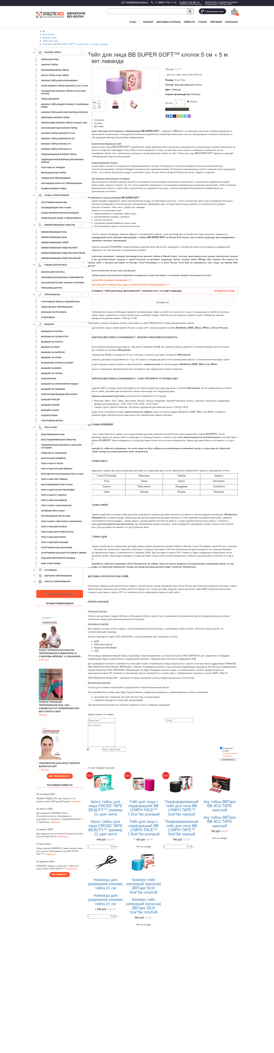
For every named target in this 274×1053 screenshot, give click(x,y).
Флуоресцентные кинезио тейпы (59, 128)
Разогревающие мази (53, 434)
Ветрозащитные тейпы (53, 172)
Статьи (202, 21)
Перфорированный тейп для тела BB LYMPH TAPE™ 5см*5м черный (181, 808)
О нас (133, 21)
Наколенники (48, 378)
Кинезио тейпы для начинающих (59, 80)
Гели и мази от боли (52, 463)
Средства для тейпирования (56, 307)
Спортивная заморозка (54, 202)
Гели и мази (50, 427)
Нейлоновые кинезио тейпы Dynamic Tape (64, 123)
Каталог (148, 21)
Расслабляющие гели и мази (57, 484)
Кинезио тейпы (52, 52)
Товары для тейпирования (55, 178)
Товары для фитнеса (55, 265)
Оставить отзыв (224, 291)
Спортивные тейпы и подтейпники (60, 301)
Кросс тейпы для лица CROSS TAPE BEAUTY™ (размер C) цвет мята (105, 808)
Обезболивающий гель (54, 232)
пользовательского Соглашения (230, 754)
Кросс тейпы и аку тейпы (55, 75)
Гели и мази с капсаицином (56, 505)
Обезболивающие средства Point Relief (63, 253)
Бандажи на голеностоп (54, 336)
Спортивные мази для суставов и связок (64, 553)
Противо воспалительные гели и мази (62, 474)
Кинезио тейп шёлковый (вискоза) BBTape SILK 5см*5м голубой (143, 886)
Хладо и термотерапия (56, 195)
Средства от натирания (54, 453)
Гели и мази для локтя (53, 537)
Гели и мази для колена (54, 526)
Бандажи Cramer (50, 405)
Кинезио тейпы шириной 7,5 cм (58, 133)
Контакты (231, 21)
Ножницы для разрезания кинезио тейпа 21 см (105, 884)
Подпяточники (49, 415)
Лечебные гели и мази (53, 511)
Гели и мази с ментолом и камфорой (61, 521)
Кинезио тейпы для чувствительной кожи (64, 112)
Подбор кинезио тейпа (53, 188)
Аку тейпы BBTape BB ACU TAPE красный (219, 806)
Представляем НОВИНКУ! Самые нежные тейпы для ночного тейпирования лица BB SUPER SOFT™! (59, 851)
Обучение (216, 21)
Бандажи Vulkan (50, 410)
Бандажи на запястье (53, 352)
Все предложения (59, 776)
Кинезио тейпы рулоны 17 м (56, 144)
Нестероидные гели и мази (55, 516)
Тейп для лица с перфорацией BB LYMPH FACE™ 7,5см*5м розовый (144, 808)
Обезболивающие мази (54, 237)
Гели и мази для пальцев (54, 542)
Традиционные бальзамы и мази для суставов (61, 446)
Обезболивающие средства (59, 225)
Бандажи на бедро (51, 368)
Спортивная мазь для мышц (56, 547)
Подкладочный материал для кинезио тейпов (62, 161)
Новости (189, 21)
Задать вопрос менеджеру (61, 594)
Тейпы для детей (50, 99)
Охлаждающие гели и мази (56, 207)
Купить (193, 101)
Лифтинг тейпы (49, 64)
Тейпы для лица (50, 59)
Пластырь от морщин (53, 167)
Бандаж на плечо (50, 347)
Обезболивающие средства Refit (59, 248)
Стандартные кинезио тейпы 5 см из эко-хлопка (63, 92)
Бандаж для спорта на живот (57, 363)
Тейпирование (52, 294)
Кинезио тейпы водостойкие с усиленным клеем (65, 105)
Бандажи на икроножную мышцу (59, 384)
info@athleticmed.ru (137, 2)
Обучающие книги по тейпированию (61, 183)
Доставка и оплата (169, 21)
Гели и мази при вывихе (54, 500)
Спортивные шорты (52, 420)
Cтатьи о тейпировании (57, 581)
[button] (138, 21)
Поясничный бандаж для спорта (59, 394)
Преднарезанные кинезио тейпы (59, 154)
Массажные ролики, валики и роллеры (62, 282)
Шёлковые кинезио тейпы (55, 117)
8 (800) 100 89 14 (189, 2)
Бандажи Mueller (50, 399)
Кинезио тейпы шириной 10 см (58, 138)
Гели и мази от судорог (54, 495)
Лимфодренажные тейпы (55, 70)
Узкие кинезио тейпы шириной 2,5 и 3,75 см (64, 86)
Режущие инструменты (54, 312)
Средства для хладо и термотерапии (61, 218)
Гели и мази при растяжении (56, 468)
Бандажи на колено (52, 331)
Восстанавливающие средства (58, 439)
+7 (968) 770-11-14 (165, 2)
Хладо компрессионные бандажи (60, 213)
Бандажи (49, 324)
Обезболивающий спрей (54, 242)
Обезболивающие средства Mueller (61, 258)
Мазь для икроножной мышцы (58, 558)
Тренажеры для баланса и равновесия (62, 277)
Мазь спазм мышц (51, 563)
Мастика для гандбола (53, 458)
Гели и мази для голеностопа (57, 532)
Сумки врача (48, 317)
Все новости (59, 874)
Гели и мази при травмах (54, 479)
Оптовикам (50, 570)
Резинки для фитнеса (53, 272)
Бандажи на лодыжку (53, 389)
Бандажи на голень (51, 373)
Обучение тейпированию (58, 576)
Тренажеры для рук (51, 288)
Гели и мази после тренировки (58, 490)
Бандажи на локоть (52, 342)
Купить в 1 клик (173, 109)
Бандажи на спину (51, 357)
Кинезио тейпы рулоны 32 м (56, 149)
